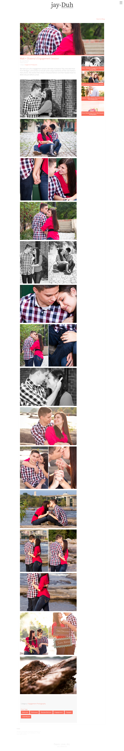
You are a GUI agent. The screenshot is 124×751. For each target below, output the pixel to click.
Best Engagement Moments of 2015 (92, 84)
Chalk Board (26, 717)
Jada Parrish (25, 61)
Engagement (59, 712)
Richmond (34, 712)
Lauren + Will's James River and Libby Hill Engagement (93, 98)
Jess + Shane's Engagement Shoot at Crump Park (93, 68)
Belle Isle (25, 712)
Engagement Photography (31, 65)
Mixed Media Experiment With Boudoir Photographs (93, 113)
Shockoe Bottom (46, 712)
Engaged (68, 712)
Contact (18, 728)
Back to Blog (100, 19)
